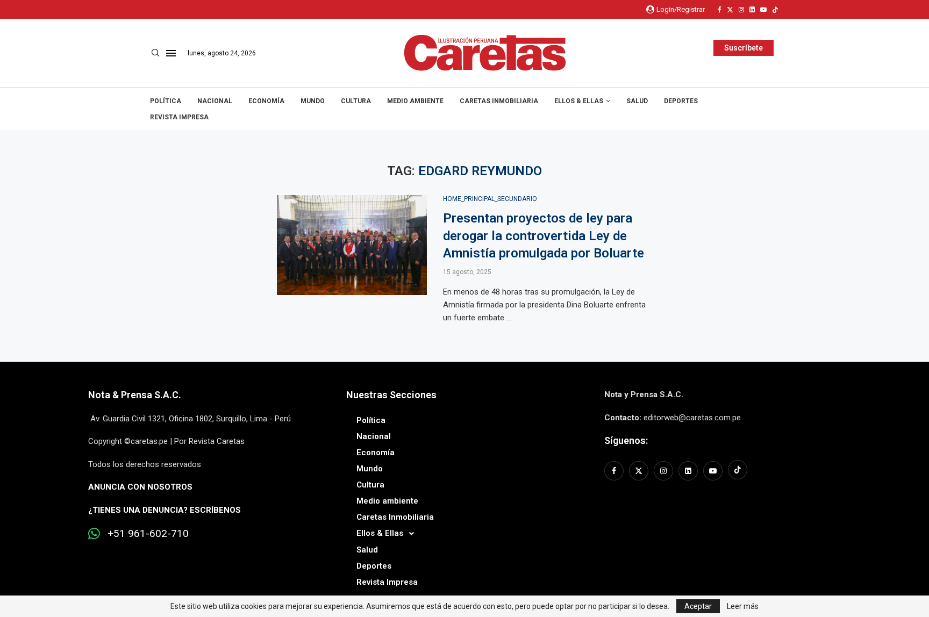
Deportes (681, 101)
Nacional (214, 101)
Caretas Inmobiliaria (499, 101)
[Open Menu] (171, 53)
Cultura (356, 101)
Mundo (313, 101)
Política (165, 101)
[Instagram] (741, 9)
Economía (266, 101)
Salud (637, 101)
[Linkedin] (752, 9)
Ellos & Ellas (578, 101)
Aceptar (698, 606)
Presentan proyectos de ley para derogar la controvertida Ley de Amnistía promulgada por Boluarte (543, 236)
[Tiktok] (775, 9)
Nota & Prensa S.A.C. (134, 394)
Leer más (743, 606)
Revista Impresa (179, 117)
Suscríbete (743, 48)
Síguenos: (626, 440)
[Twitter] (730, 9)
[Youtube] (763, 9)
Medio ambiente (415, 101)
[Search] (155, 53)
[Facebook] (719, 9)
